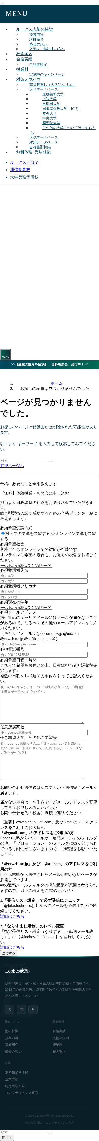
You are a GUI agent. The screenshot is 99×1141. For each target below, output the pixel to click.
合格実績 (24, 59)
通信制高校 (20, 169)
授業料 (22, 69)
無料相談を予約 (16, 1072)
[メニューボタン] (5, 354)
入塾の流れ (61, 1038)
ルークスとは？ (24, 162)
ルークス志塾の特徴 (34, 29)
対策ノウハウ (28, 79)
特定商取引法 (15, 1086)
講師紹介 (12, 1045)
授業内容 (12, 1038)
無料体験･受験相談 (33, 152)
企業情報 (12, 1079)
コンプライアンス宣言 (21, 1093)
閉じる (7, 1138)
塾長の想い (13, 1051)
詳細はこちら (12, 916)
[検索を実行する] (50, 461)
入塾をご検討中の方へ (47, 49)
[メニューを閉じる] (2, 3)
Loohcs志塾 (17, 971)
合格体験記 (38, 64)
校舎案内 (59, 1051)
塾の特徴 (12, 1031)
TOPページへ (12, 465)
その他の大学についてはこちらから (63, 130)
